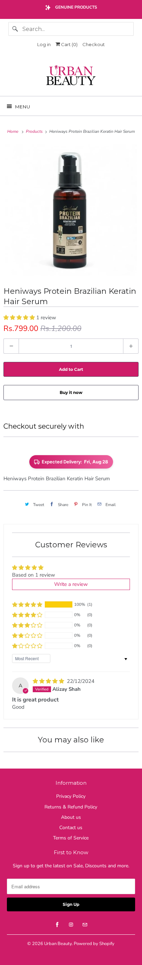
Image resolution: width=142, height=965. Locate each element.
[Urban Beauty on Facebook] (57, 924)
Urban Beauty (58, 944)
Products (35, 131)
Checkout (93, 44)
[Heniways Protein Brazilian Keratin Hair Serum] (71, 210)
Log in (44, 44)
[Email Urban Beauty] (84, 924)
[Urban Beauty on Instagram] (71, 924)
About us (71, 817)
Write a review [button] (71, 584)
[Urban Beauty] (71, 76)
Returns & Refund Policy (70, 807)
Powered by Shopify (94, 944)
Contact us (70, 827)
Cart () (69, 44)
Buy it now (71, 392)
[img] (49, 681)
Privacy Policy (70, 796)
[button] (19, 317)
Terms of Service (71, 838)
